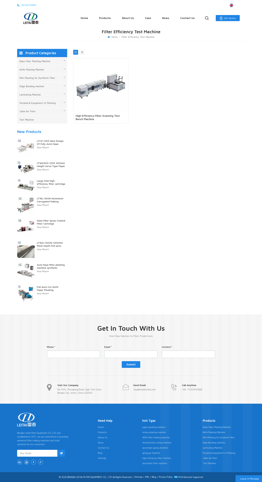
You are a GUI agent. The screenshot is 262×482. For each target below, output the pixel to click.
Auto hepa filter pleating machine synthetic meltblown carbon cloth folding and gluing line (51, 266)
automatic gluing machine (155, 447)
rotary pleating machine (154, 432)
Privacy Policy (166, 477)
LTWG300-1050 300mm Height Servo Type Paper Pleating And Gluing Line (51, 165)
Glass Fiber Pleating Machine (34, 61)
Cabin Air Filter (27, 111)
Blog (100, 453)
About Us (128, 18)
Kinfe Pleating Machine (31, 69)
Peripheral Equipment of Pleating (37, 103)
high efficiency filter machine (156, 458)
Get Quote (230, 18)
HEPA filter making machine (156, 437)
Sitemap (102, 458)
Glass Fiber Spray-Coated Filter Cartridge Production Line (51, 222)
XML (147, 477)
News (165, 18)
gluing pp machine (151, 453)
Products (105, 18)
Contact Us (187, 18)
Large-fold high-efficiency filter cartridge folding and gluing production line (51, 182)
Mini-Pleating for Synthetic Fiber (37, 78)
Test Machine (26, 119)
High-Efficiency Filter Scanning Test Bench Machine (98, 117)
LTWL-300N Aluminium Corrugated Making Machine (50, 200)
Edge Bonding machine (31, 86)
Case (148, 18)
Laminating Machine (30, 94)
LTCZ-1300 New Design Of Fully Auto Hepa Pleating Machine (50, 142)
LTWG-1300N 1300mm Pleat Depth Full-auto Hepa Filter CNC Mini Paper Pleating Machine (50, 244)
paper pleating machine (153, 427)
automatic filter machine (154, 463)
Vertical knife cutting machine (156, 442)
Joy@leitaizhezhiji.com (144, 389)
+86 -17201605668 (49, 5)
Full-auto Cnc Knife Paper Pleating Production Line (47, 288)
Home (84, 18)
